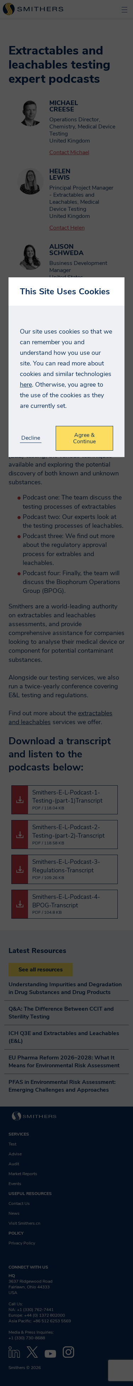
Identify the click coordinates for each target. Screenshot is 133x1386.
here (26, 384)
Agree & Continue (84, 438)
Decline (30, 438)
